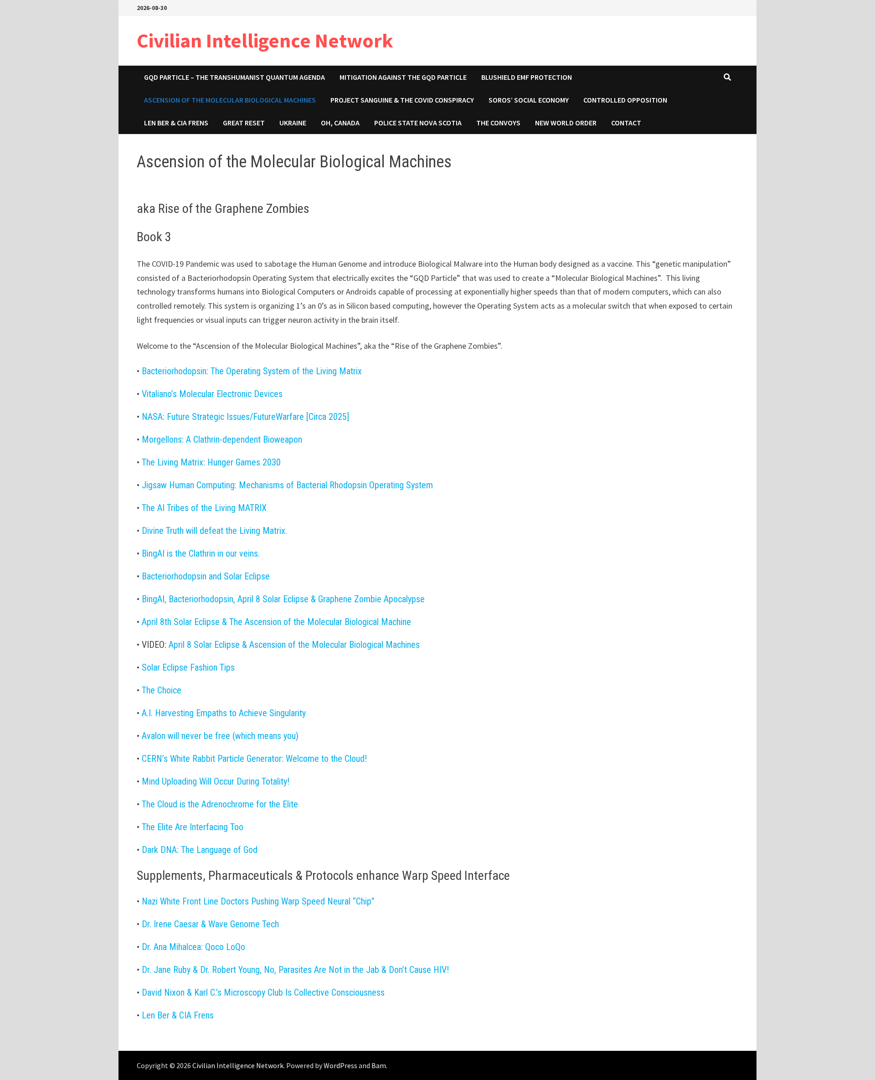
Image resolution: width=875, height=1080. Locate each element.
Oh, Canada (340, 122)
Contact (626, 122)
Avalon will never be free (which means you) (220, 735)
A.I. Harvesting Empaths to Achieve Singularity (224, 713)
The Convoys (498, 122)
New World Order (566, 122)
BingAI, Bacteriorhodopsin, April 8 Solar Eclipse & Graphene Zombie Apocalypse (283, 599)
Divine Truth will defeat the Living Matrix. (214, 530)
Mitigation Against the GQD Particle (403, 77)
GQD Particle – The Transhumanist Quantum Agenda (234, 77)
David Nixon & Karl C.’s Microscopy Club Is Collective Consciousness (263, 992)
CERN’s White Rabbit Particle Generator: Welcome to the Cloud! (254, 758)
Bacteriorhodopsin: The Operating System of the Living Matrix (252, 371)
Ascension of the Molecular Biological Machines (230, 99)
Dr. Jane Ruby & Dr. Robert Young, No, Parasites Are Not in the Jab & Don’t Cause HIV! (295, 969)
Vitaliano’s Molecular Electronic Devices (212, 393)
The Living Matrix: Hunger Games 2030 (211, 462)
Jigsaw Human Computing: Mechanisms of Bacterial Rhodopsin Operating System (287, 485)
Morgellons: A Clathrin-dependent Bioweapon (222, 439)
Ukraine (292, 122)
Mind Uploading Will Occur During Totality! (215, 781)
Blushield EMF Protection (526, 77)
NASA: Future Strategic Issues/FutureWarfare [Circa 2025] (245, 416)
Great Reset (244, 122)
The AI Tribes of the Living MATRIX (204, 507)
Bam (378, 1065)
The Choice (161, 690)
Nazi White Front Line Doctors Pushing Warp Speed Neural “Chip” (258, 901)
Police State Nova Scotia (418, 122)
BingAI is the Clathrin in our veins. (201, 553)
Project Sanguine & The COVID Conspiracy (402, 99)
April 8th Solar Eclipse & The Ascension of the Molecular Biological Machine (276, 621)
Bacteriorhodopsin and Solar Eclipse (206, 576)
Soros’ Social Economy (529, 99)
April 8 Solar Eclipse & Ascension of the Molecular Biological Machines (294, 644)
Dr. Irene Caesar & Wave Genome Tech (210, 924)
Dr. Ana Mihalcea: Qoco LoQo (193, 946)
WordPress (340, 1065)
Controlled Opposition (625, 99)
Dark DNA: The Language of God (199, 849)
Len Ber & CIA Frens (176, 122)
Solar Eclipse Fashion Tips (188, 667)
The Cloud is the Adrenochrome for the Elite (220, 804)
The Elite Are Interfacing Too (192, 827)
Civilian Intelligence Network (265, 40)
